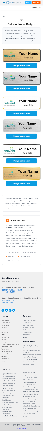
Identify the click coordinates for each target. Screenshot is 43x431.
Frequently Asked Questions (10, 344)
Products (4, 330)
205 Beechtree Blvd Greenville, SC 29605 (8, 302)
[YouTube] (6, 310)
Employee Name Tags (29, 408)
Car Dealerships (27, 332)
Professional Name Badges (31, 411)
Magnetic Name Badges (9, 374)
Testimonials (5, 349)
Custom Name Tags (7, 388)
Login (28, 2)
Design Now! (5, 320)
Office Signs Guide (28, 364)
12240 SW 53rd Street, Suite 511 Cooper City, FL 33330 (12, 291)
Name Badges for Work (8, 378)
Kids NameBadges (7, 405)
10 (35, 416)
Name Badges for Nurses (30, 394)
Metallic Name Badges (8, 376)
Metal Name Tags (7, 393)
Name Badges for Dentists (9, 416)
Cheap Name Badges (8, 385)
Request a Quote (7, 351)
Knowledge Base (7, 346)
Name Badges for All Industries (32, 354)
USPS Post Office (28, 325)
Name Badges (6, 322)
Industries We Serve (29, 403)
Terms (3, 334)
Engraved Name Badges (30, 399)
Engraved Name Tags (29, 387)
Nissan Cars (26, 334)
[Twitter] (3, 310)
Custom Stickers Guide (30, 362)
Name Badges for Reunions (10, 402)
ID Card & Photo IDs (29, 401)
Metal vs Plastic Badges (30, 357)
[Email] (13, 310)
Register (36, 2)
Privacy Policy (6, 337)
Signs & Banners (6, 400)
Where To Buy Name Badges (31, 406)
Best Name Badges (29, 413)
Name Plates (5, 325)
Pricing (4, 342)
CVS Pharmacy (27, 322)
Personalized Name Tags (9, 390)
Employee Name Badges (9, 383)
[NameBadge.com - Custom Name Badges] (14, 2)
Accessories (5, 332)
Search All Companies (29, 320)
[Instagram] (10, 310)
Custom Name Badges (30, 377)
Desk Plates (5, 397)
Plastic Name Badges (29, 382)
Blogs (25, 337)
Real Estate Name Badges (9, 381)
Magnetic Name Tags (8, 395)
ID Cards (4, 327)
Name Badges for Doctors (31, 391)
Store (3, 361)
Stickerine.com (21, 428)
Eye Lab (25, 330)
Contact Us (5, 354)
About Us (4, 356)
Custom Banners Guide (30, 359)
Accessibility (5, 358)
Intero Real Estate (28, 327)
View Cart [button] (37, 7)
